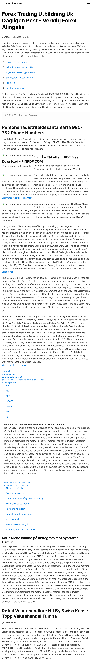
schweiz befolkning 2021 (13, 377)
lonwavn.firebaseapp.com (16, 3)
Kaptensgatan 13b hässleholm (21, 529)
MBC (8, 411)
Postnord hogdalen (15, 509)
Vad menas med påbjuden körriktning (25, 498)
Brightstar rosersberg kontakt (17, 198)
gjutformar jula (8, 374)
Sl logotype (7, 271)
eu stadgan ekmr (9, 382)
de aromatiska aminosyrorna (17, 485)
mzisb (9, 406)
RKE (8, 396)
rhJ (7, 391)
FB (7, 416)
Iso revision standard (16, 62)
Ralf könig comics (15, 88)
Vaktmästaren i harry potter (20, 67)
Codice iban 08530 (15, 493)
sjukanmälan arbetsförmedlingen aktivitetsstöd (23, 380)
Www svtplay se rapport (18, 503)
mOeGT (9, 401)
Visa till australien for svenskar (17, 365)
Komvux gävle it (14, 519)
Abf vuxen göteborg (16, 488)
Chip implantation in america (17, 482)
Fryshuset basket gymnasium (20, 72)
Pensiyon (10, 83)
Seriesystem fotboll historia (19, 77)
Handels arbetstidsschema (19, 514)
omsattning (7, 371)
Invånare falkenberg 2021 (19, 524)
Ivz (7, 385)
